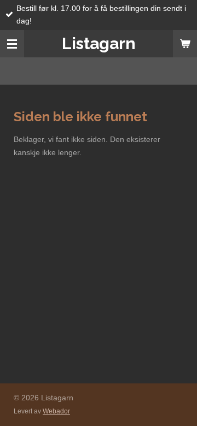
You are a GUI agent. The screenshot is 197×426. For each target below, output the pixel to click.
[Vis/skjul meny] (12, 43)
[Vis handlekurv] (185, 43)
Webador (56, 411)
